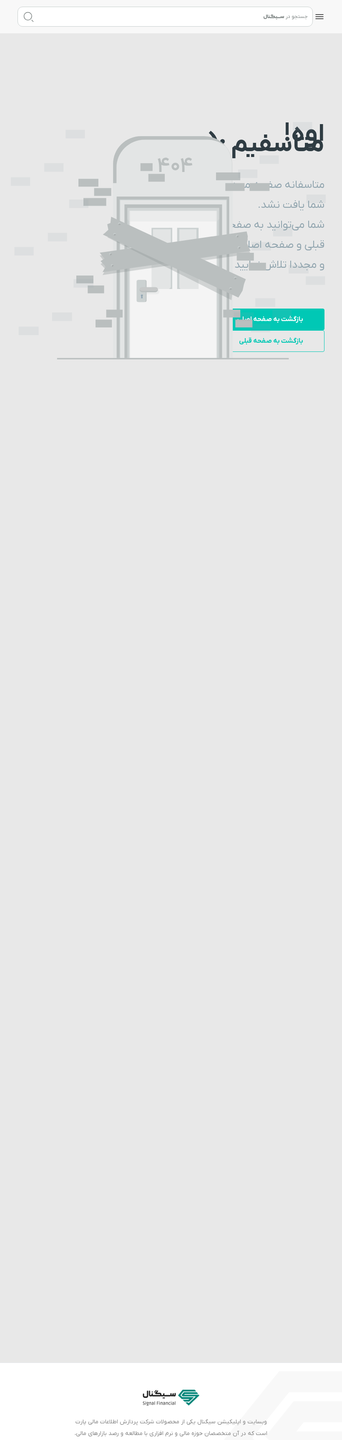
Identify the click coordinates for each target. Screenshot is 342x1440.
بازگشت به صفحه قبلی (271, 341)
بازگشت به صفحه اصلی (270, 319)
